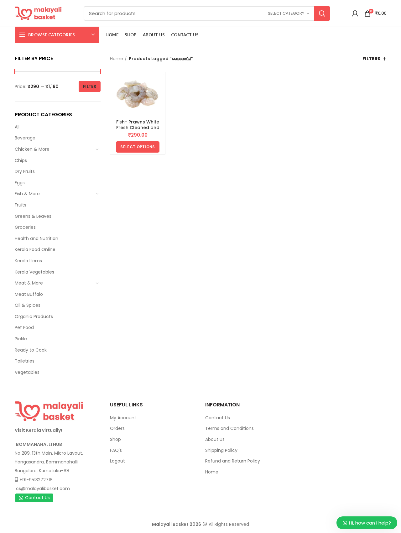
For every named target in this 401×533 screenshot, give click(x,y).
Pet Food (24, 327)
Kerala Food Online (35, 249)
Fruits (20, 205)
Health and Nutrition (36, 238)
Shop (115, 439)
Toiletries (24, 361)
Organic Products (34, 316)
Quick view (159, 84)
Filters (371, 59)
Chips (21, 160)
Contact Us (37, 497)
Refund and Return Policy (232, 461)
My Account (123, 418)
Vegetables (27, 372)
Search (322, 13)
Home (116, 58)
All (17, 127)
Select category (286, 13)
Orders (117, 428)
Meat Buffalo (29, 294)
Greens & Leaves (33, 216)
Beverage (25, 138)
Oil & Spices (27, 305)
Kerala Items (28, 261)
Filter (89, 86)
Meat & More (29, 283)
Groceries (25, 227)
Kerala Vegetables (34, 272)
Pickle (21, 339)
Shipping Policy (221, 450)
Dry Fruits (25, 171)
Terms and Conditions (229, 428)
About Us (215, 439)
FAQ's (116, 450)
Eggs (20, 183)
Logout (117, 461)
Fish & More (27, 194)
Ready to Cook (31, 350)
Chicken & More (32, 149)
